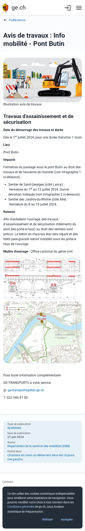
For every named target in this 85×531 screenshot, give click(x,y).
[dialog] (42, 508)
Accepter (67, 519)
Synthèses (14, 428)
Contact (7, 481)
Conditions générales (20, 506)
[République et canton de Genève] (5, 7)
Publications (17, 20)
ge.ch (19, 7)
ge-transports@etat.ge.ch (26, 390)
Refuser (47, 519)
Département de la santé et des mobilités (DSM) (38, 446)
